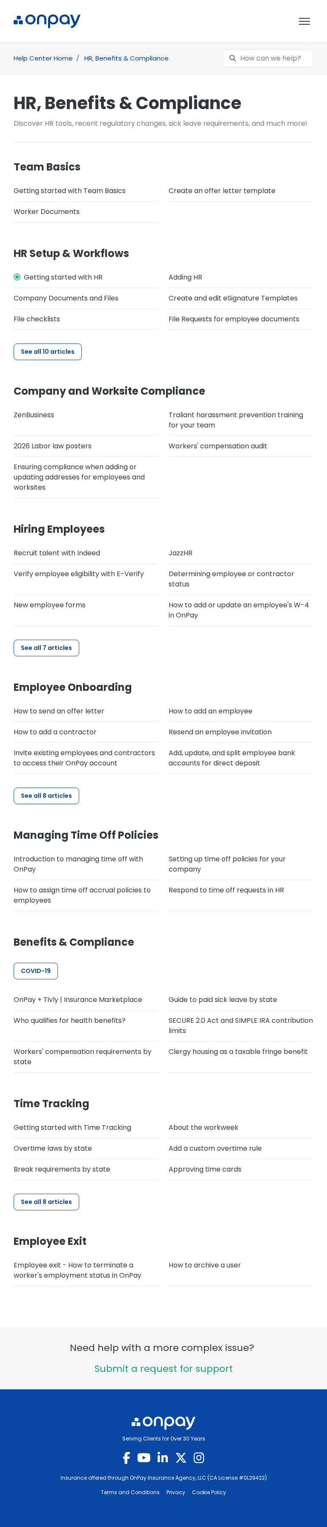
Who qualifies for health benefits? (70, 1020)
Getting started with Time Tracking (72, 1127)
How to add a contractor (55, 732)
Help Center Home (43, 58)
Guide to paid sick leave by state (223, 1000)
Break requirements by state (62, 1169)
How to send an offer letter (59, 711)
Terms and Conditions (130, 1492)
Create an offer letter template (222, 191)
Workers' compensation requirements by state (83, 1057)
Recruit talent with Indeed (57, 553)
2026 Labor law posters (53, 446)
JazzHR (180, 553)
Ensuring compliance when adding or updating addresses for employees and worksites (79, 477)
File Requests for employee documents (234, 319)
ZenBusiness (34, 415)
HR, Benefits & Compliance (126, 58)
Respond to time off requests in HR (226, 890)
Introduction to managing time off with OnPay (78, 864)
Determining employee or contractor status (231, 579)
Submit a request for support (164, 1368)
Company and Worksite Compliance (109, 391)
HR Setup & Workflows (71, 253)
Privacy (175, 1492)
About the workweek (203, 1127)
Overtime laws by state (53, 1148)
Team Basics (47, 167)
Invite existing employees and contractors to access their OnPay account (84, 758)
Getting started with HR (63, 277)
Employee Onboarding (73, 687)
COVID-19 (36, 971)
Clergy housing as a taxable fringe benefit (238, 1051)
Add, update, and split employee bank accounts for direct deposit (232, 758)
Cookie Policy (209, 1492)
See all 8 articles (46, 795)
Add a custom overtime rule (215, 1148)
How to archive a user (205, 1265)
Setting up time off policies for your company (227, 864)
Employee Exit (50, 1241)
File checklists (37, 319)
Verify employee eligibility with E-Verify (79, 574)
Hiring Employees (59, 529)
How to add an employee (210, 711)
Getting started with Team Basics (70, 191)
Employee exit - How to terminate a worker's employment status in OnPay (77, 1270)
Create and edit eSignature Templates (233, 298)
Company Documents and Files (66, 298)
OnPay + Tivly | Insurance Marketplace (78, 1000)
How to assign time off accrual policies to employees (82, 895)
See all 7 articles (46, 648)
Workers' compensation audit (218, 446)
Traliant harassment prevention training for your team (236, 420)
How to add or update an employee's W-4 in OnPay (239, 610)
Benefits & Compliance (74, 942)
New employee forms (50, 605)
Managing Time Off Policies (86, 835)
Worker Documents (47, 211)
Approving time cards (205, 1169)
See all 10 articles (48, 351)
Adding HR (185, 277)
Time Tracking (51, 1104)
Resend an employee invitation (220, 732)
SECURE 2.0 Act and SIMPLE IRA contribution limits (241, 1026)
